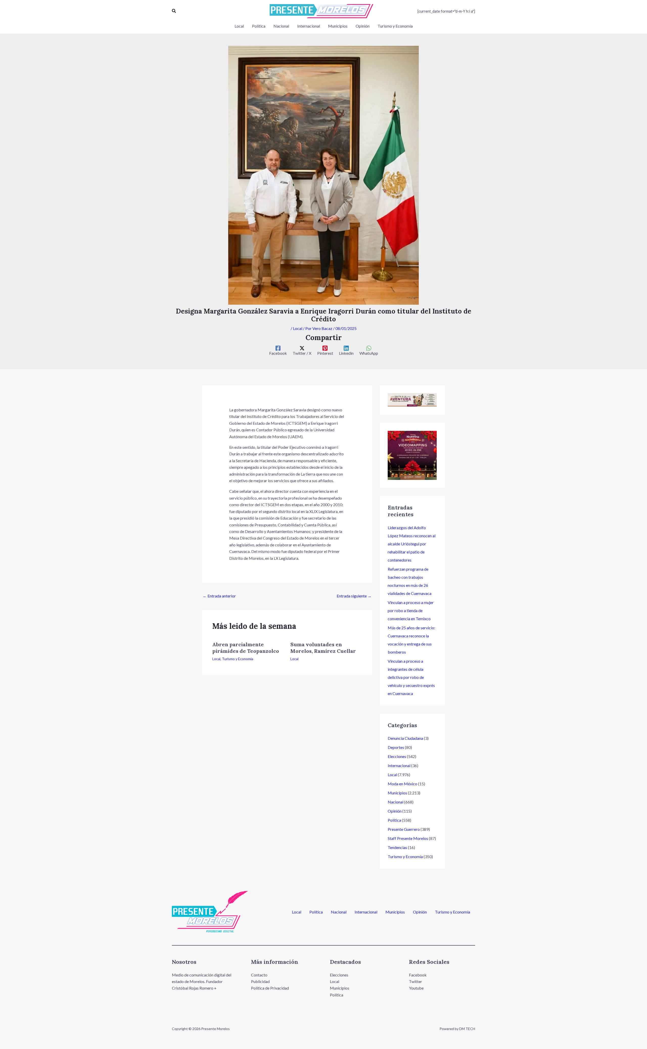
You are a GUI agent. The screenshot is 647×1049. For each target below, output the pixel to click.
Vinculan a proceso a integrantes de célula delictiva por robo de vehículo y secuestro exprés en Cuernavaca (411, 677)
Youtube (416, 988)
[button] (174, 11)
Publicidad (260, 981)
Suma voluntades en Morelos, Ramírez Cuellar (323, 647)
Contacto (259, 974)
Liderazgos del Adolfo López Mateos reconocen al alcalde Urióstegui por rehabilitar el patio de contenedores (411, 543)
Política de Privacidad (270, 988)
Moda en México (402, 783)
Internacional (399, 765)
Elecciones (397, 756)
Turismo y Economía (237, 659)
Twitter (415, 981)
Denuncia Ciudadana (405, 738)
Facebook (418, 974)
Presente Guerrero (404, 829)
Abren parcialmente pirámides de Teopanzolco (245, 647)
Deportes (396, 747)
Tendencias (397, 847)
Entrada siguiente (354, 595)
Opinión (395, 811)
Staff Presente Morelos (408, 838)
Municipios (397, 792)
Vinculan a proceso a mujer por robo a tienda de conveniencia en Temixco (411, 610)
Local (297, 328)
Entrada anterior (219, 595)
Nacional (395, 801)
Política (394, 820)
